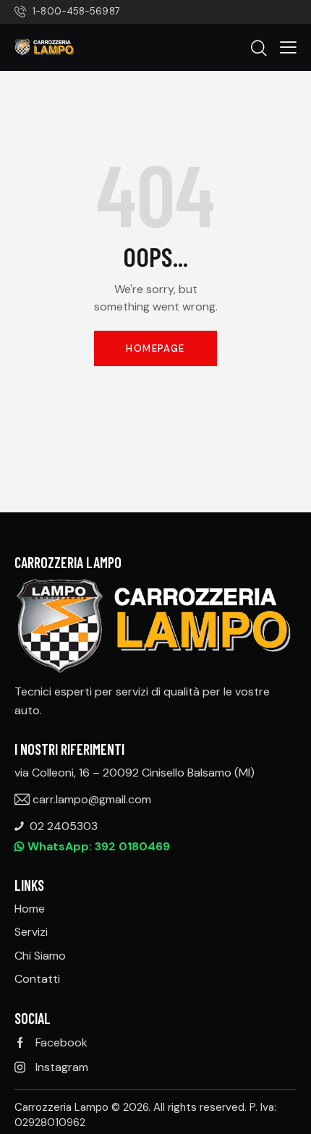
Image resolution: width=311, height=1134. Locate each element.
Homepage (155, 348)
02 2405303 (64, 826)
